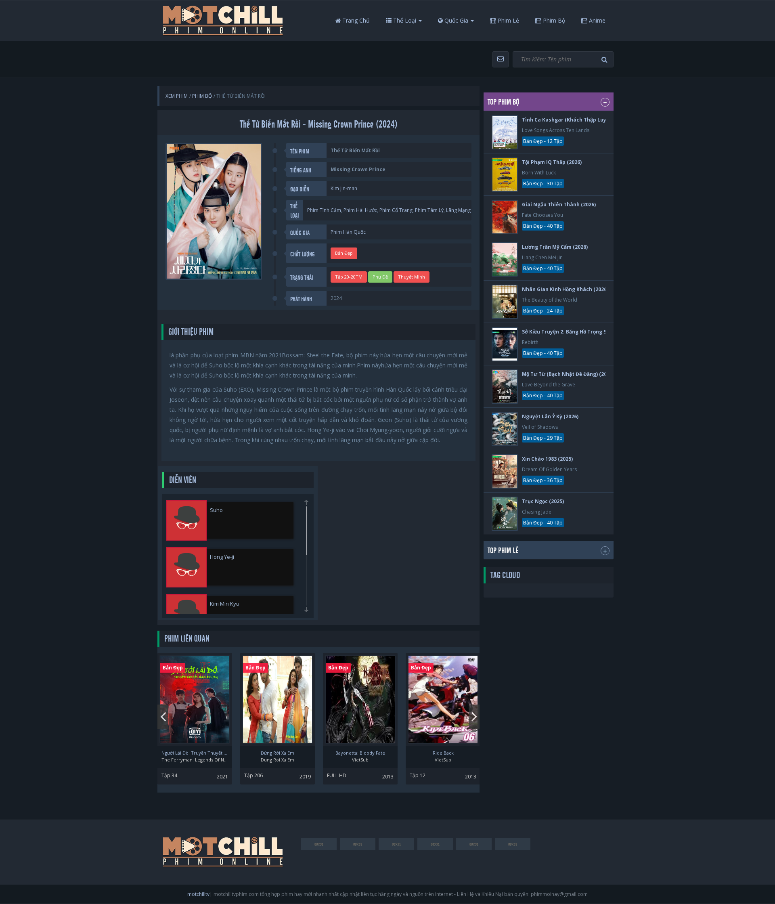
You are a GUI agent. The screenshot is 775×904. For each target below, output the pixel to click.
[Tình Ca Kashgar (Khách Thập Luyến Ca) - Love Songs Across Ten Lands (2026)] (505, 132)
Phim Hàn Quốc (348, 232)
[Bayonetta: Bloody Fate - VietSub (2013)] (360, 699)
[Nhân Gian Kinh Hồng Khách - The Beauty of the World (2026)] (505, 302)
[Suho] (186, 520)
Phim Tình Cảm (324, 210)
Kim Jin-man (344, 188)
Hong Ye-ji (222, 556)
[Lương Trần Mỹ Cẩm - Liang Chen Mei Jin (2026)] (505, 259)
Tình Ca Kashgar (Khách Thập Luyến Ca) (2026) (580, 119)
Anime (596, 20)
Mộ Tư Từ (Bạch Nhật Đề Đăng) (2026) (568, 374)
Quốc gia (455, 20)
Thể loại (404, 20)
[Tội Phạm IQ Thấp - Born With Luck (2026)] (505, 174)
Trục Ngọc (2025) (543, 501)
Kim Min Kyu (224, 603)
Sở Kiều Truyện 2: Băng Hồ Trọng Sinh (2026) (576, 331)
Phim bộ (553, 20)
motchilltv (198, 894)
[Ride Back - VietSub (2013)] (443, 699)
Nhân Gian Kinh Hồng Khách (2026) (565, 289)
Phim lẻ (507, 20)
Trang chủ (355, 20)
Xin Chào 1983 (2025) (547, 458)
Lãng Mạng (458, 210)
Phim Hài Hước (360, 210)
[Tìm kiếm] (605, 59)
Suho (216, 510)
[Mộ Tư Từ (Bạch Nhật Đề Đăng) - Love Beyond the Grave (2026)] (505, 386)
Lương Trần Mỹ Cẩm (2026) (555, 246)
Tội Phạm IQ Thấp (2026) (552, 162)
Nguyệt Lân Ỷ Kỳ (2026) (550, 416)
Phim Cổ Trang (396, 210)
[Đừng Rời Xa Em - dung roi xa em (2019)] (277, 699)
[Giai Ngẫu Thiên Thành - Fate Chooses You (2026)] (505, 217)
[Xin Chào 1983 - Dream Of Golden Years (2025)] (505, 471)
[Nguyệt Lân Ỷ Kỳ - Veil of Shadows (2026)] (505, 429)
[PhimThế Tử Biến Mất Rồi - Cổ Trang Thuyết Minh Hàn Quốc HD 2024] (223, 20)
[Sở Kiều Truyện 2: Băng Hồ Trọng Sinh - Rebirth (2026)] (505, 344)
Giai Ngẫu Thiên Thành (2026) (559, 204)
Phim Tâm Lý (429, 210)
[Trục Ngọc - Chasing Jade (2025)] (505, 514)
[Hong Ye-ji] (186, 567)
